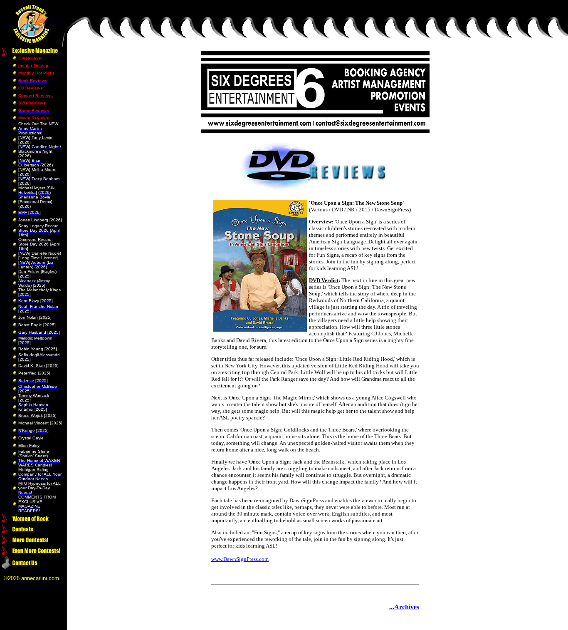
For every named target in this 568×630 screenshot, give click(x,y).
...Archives (404, 606)
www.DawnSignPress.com (240, 559)
